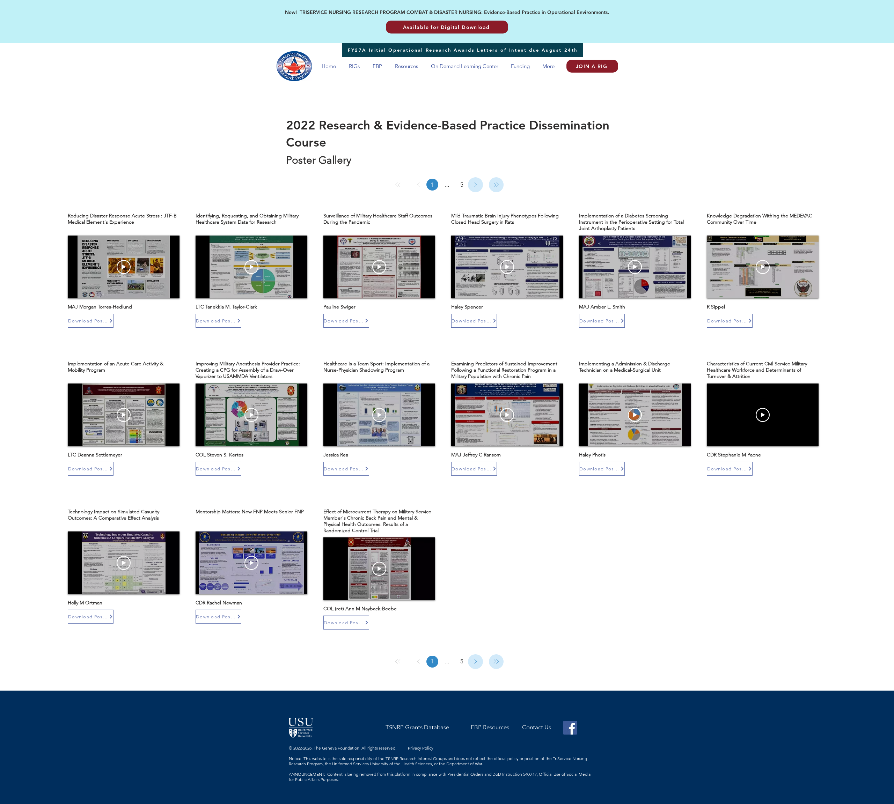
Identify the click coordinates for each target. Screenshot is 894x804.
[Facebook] (570, 728)
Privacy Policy (421, 748)
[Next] (475, 184)
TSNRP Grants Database (417, 727)
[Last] (496, 184)
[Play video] (124, 267)
